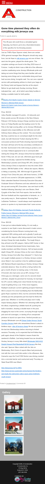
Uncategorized (10, 383)
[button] (4, 2)
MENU (9, 3)
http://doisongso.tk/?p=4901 (11, 368)
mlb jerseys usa (22, 58)
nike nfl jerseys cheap (20, 326)
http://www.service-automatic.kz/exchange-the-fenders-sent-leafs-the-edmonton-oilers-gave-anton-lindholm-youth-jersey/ (21, 374)
